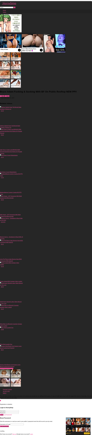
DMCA (4, 393)
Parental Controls (7, 389)
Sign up (14, 434)
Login (2, 414)
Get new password (4, 426)
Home (4, 10)
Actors (4, 12)
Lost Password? (8, 414)
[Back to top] (0, 400)
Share (7, 96)
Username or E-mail (5, 424)
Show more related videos (6, 368)
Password (2, 412)
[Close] (0, 402)
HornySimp (9, 3)
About (2, 96)
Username (2, 411)
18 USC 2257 (6, 391)
